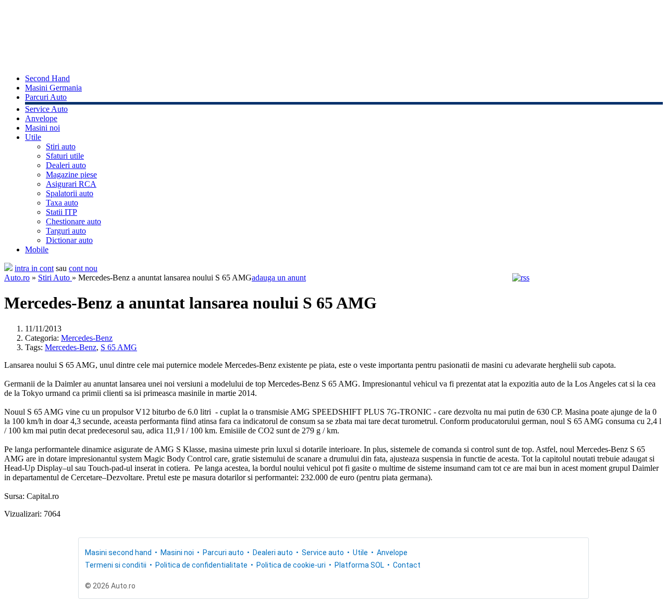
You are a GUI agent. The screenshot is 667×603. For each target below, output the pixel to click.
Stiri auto (61, 146)
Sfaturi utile (65, 155)
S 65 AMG (119, 347)
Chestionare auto (73, 221)
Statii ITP (61, 212)
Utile (33, 137)
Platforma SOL (359, 565)
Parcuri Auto (46, 97)
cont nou (83, 268)
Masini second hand (118, 552)
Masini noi (42, 127)
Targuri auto (66, 230)
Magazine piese (71, 174)
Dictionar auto (69, 240)
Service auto (323, 552)
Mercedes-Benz (87, 337)
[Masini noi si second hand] (8, 268)
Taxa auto (62, 202)
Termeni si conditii (115, 565)
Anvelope (41, 118)
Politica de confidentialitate (201, 565)
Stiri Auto (55, 277)
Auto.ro (17, 277)
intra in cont (34, 268)
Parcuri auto (223, 552)
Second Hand (47, 78)
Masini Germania (53, 87)
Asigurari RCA (71, 183)
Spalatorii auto (69, 193)
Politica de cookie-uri (291, 565)
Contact (407, 565)
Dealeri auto (66, 165)
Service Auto (46, 109)
